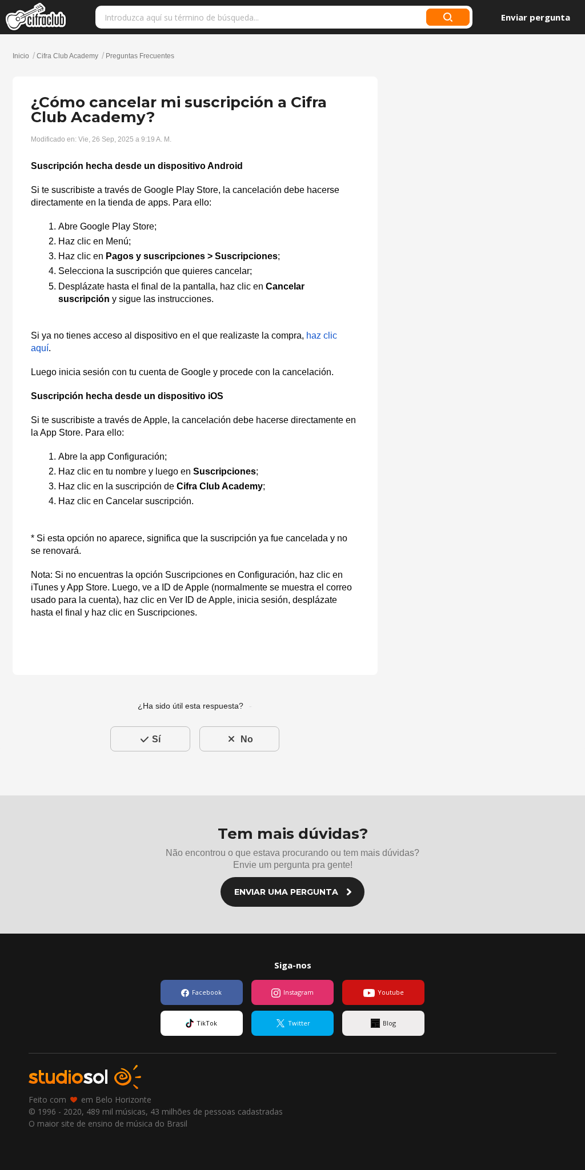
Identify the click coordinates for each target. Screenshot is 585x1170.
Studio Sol (85, 1077)
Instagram (298, 992)
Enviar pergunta (535, 17)
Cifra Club (36, 17)
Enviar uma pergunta (286, 892)
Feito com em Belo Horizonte (90, 1099)
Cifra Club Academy (67, 56)
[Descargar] (271, 445)
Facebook (207, 992)
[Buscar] (448, 17)
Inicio (22, 56)
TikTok (207, 1023)
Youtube (391, 992)
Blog (389, 1023)
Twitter (299, 1023)
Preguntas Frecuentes (140, 56)
